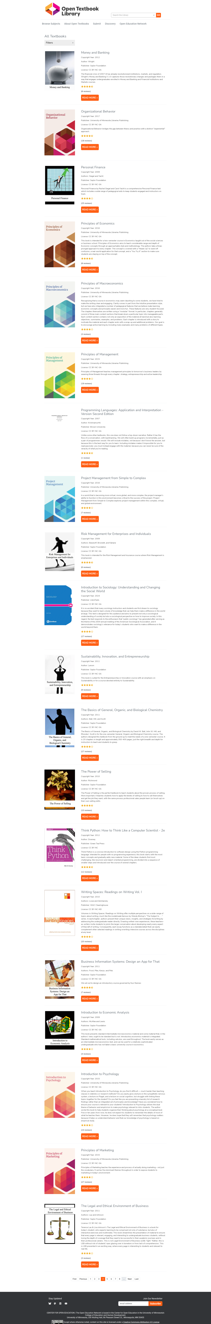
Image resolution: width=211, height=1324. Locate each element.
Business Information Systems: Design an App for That (120, 961)
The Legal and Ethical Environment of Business (115, 1206)
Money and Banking (95, 52)
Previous (83, 1279)
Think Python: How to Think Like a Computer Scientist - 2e (123, 830)
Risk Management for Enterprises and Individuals (116, 534)
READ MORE (89, 97)
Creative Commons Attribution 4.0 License (141, 1322)
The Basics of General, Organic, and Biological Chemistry (122, 710)
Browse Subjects (51, 23)
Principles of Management (99, 354)
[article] (105, 77)
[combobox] (133, 15)
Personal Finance (93, 167)
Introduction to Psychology (100, 1074)
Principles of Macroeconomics (102, 283)
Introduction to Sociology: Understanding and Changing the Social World (120, 589)
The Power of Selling (96, 771)
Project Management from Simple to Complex (113, 478)
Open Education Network (133, 23)
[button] (59, 43)
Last (136, 1279)
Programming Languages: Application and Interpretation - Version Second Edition (122, 412)
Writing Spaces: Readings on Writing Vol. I (111, 892)
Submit (97, 23)
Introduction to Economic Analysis (105, 1012)
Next (130, 1279)
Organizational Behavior (98, 111)
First (74, 1279)
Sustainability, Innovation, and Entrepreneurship (115, 656)
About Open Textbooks (76, 23)
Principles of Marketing (97, 1150)
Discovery (110, 23)
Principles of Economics (98, 223)
